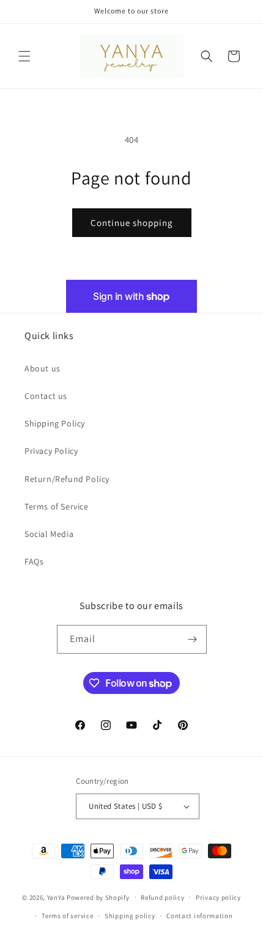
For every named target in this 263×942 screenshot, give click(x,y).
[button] (24, 56)
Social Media (48, 533)
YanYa (56, 897)
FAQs (33, 561)
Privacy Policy (51, 450)
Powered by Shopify (98, 897)
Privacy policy (218, 897)
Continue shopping (132, 222)
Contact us (45, 395)
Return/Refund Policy (66, 478)
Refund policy (162, 897)
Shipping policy (130, 915)
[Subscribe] (192, 639)
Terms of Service (56, 506)
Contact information (199, 915)
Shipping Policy (54, 423)
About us (42, 368)
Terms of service (67, 915)
